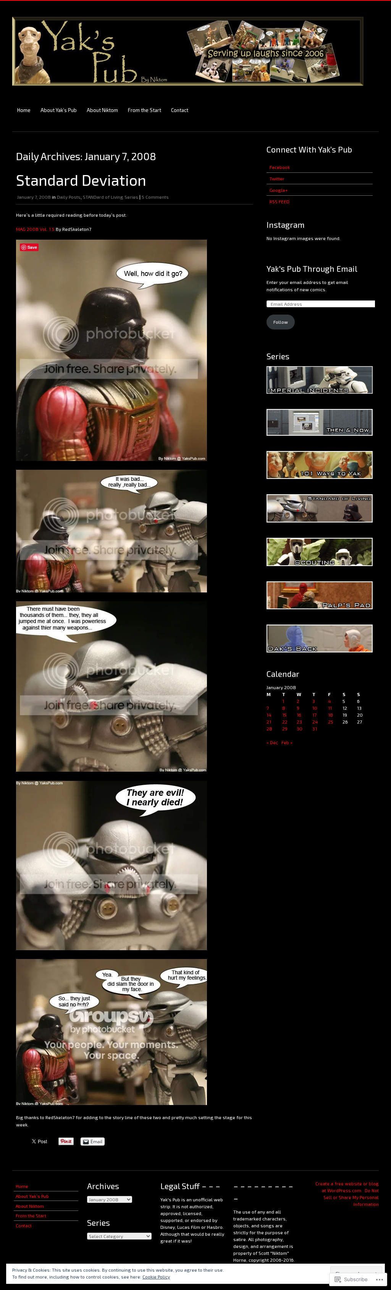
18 (330, 714)
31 (314, 728)
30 (299, 728)
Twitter (277, 178)
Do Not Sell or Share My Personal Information (351, 1197)
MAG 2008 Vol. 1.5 (36, 229)
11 (330, 708)
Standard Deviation (81, 180)
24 (315, 721)
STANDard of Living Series (110, 197)
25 (330, 721)
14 (269, 714)
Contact (179, 110)
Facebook (280, 167)
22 (285, 721)
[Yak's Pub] (188, 89)
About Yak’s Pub (58, 110)
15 (284, 714)
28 (269, 728)
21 (269, 721)
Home (24, 110)
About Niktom (102, 110)
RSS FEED (279, 201)
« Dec (272, 742)
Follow (280, 322)
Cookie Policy (156, 1276)
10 (314, 708)
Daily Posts (69, 197)
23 (299, 721)
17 (314, 714)
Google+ (279, 190)
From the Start (144, 110)
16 (299, 714)
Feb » (286, 742)
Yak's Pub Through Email (312, 268)
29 (285, 728)
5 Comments (155, 197)
